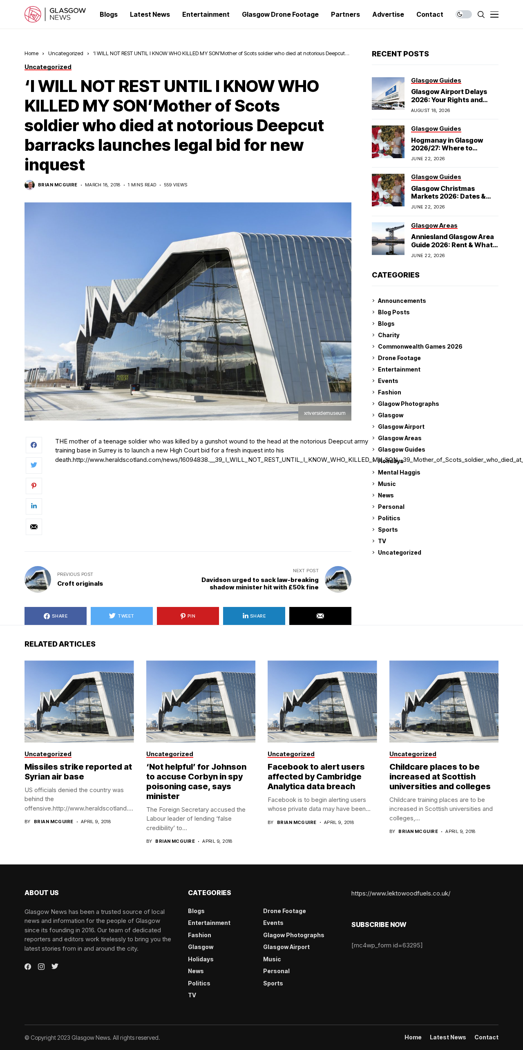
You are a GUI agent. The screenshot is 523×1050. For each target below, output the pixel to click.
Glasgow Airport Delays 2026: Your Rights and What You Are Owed (449, 99)
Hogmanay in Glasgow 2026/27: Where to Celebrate (447, 148)
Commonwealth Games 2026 (420, 346)
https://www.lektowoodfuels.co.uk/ (400, 893)
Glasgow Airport (401, 426)
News (386, 495)
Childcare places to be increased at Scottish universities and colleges (440, 776)
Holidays (391, 460)
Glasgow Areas (400, 437)
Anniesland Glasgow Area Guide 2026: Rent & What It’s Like (452, 244)
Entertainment (399, 369)
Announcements (402, 300)
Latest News (448, 1037)
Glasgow (390, 415)
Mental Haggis (399, 472)
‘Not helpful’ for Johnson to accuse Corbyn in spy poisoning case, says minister (196, 781)
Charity (389, 334)
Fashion (389, 392)
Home (31, 53)
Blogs (386, 323)
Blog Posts (394, 312)
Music (387, 483)
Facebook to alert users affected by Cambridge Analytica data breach (316, 776)
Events (388, 380)
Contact (486, 1037)
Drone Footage (399, 357)
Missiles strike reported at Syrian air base (78, 771)
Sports (388, 529)
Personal (391, 506)
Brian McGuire (58, 185)
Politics (389, 518)
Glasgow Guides (401, 449)
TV (382, 540)
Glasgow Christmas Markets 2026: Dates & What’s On (448, 196)
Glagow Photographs (408, 403)
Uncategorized (65, 53)
